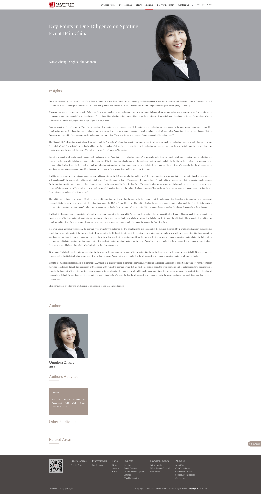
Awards (115, 468)
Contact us (179, 478)
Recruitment (155, 471)
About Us (179, 465)
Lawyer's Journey (165, 4)
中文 (204, 5)
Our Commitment (182, 468)
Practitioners (97, 465)
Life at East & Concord (160, 468)
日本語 (209, 5)
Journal (127, 475)
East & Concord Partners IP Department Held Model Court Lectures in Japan (68, 403)
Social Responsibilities (185, 475)
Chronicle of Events (183, 471)
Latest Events (155, 465)
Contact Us (183, 4)
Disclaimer (53, 488)
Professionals (125, 4)
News (139, 4)
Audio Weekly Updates (134, 471)
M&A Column (130, 468)
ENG (199, 5)
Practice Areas (108, 4)
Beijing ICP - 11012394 (198, 488)
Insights (149, 4)
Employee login (66, 488)
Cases (114, 471)
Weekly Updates (131, 478)
